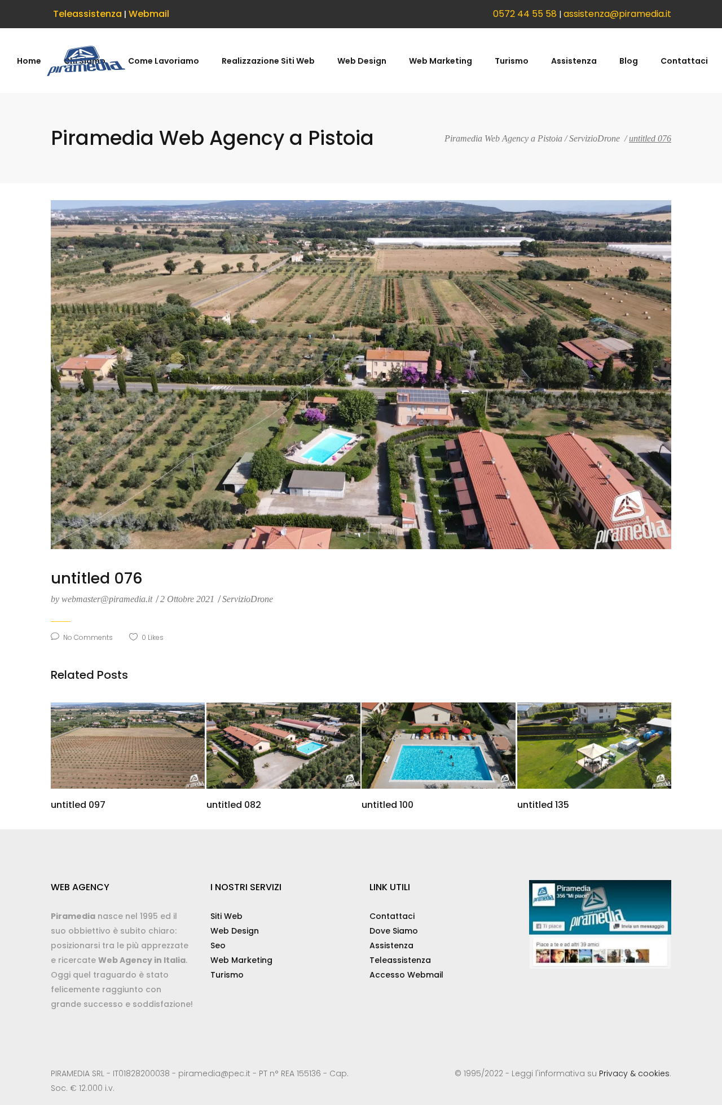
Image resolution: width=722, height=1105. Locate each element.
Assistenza (391, 945)
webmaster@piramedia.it (103, 599)
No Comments (88, 637)
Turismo (227, 974)
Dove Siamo (393, 930)
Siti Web (226, 916)
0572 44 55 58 (525, 13)
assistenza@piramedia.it (617, 13)
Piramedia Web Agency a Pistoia (503, 138)
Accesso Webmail (406, 974)
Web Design (234, 930)
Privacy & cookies (634, 1073)
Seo (218, 945)
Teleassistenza (87, 13)
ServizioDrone (594, 138)
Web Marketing (241, 960)
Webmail (149, 13)
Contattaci (392, 916)
